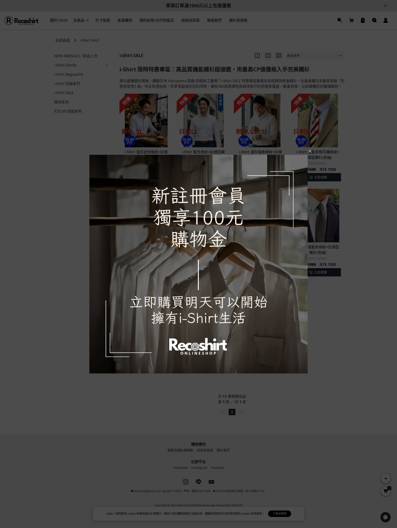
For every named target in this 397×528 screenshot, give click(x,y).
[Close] (310, 151)
